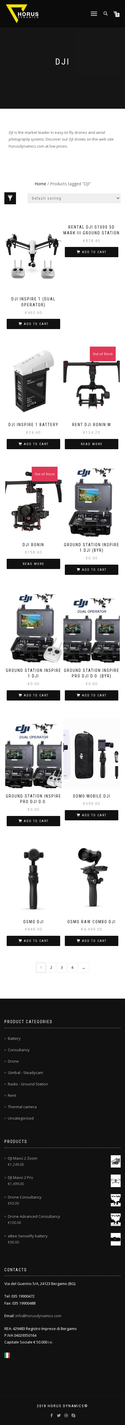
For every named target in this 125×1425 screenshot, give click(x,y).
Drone (13, 1061)
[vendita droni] (7, 1354)
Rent (12, 1095)
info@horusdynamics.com (38, 1315)
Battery (14, 1038)
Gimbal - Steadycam (25, 1072)
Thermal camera (22, 1106)
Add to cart (36, 324)
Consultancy (19, 1049)
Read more (92, 444)
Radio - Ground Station (28, 1084)
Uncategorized (21, 1118)
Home (40, 183)
